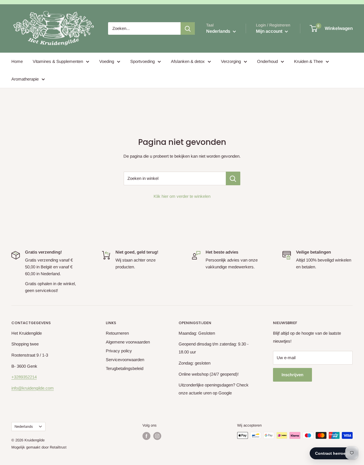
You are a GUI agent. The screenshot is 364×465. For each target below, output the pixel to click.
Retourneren (117, 333)
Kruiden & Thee (308, 61)
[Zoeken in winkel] (233, 178)
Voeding (106, 61)
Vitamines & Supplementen (58, 61)
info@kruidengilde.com (32, 388)
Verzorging (231, 61)
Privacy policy (119, 350)
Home (17, 61)
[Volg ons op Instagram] (157, 436)
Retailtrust (58, 447)
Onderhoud (267, 61)
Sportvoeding (142, 61)
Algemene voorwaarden (128, 342)
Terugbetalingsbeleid (124, 368)
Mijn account (270, 31)
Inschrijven (292, 374)
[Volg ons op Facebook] (146, 436)
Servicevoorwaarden (125, 359)
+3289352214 (24, 377)
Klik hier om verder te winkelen (182, 196)
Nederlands (24, 426)
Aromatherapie (25, 79)
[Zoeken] (188, 28)
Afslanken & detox (188, 61)
